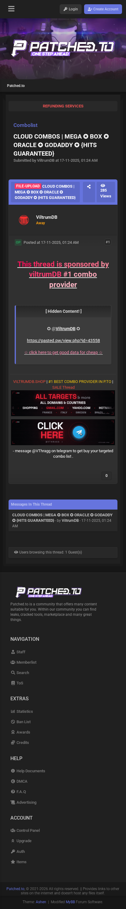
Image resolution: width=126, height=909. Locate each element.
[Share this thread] (89, 192)
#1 (108, 242)
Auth (20, 851)
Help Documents (30, 771)
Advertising (26, 802)
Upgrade (23, 841)
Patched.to (16, 86)
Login (73, 9)
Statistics (24, 711)
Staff (20, 652)
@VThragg (41, 451)
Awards (23, 732)
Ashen (41, 902)
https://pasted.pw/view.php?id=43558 (63, 340)
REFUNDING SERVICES (63, 106)
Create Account (105, 9)
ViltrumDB (70, 520)
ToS (19, 683)
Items (21, 862)
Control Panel (27, 830)
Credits (22, 742)
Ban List (23, 722)
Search (22, 672)
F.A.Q (21, 791)
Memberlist (26, 662)
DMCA (21, 781)
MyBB (70, 902)
